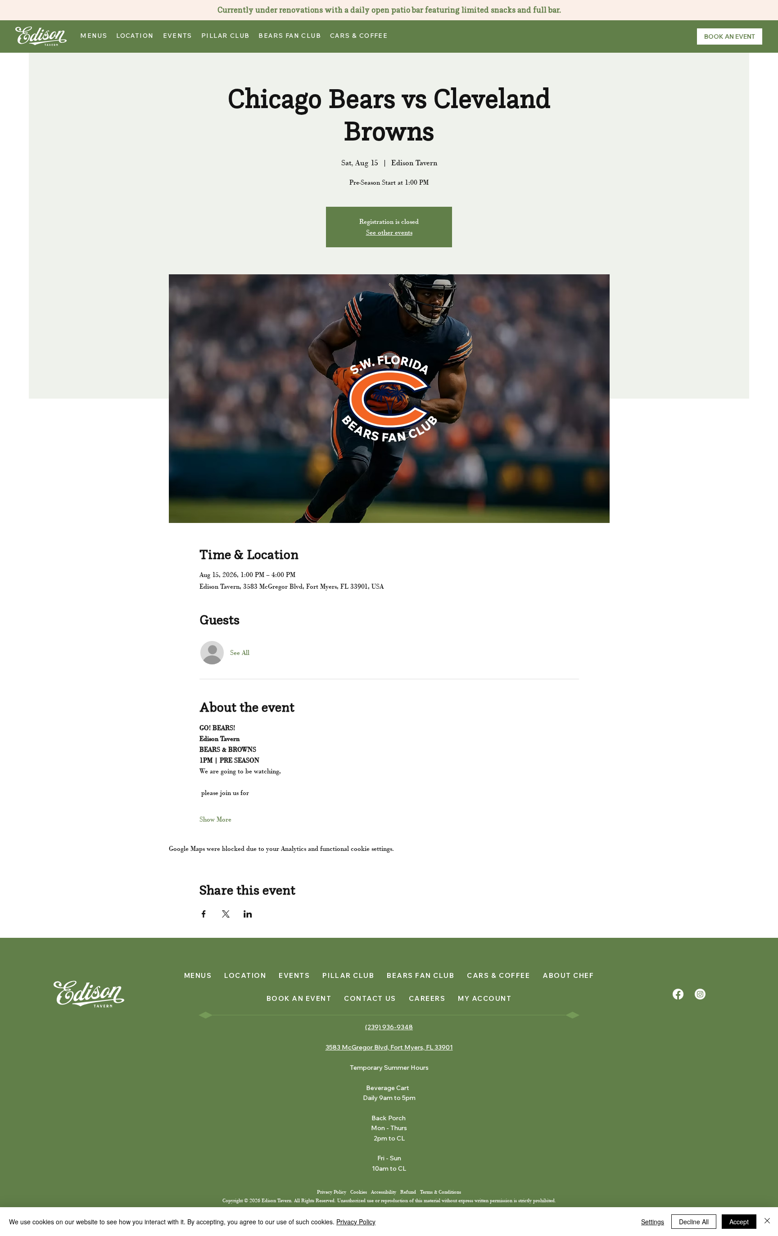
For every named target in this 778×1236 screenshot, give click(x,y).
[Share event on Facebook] (203, 914)
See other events (389, 232)
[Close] (767, 1221)
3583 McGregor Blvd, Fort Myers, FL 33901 (389, 1047)
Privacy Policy (332, 1192)
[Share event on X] (226, 914)
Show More (215, 819)
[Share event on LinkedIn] (248, 914)
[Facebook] (678, 994)
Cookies (358, 1192)
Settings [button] (652, 1221)
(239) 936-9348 (389, 1027)
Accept (739, 1221)
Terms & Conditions (440, 1192)
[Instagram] (700, 994)
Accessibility (383, 1192)
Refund (408, 1192)
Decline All (694, 1221)
